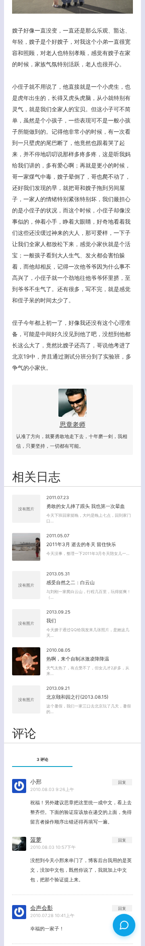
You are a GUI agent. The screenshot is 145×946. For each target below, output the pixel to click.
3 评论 (42, 759)
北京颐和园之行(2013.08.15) (77, 697)
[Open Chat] (124, 925)
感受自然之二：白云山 (70, 582)
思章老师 (72, 424)
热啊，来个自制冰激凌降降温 (77, 659)
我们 (51, 621)
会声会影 (41, 907)
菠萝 (35, 839)
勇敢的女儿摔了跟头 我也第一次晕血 (85, 506)
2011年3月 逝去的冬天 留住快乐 (81, 544)
